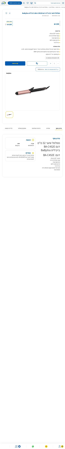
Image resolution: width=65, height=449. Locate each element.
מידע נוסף (59, 128)
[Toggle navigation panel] (63, 3)
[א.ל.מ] (4, 3)
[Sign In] (24, 3)
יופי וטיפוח (58, 7)
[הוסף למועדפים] (6, 13)
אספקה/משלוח (22, 128)
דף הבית (63, 7)
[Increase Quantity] (50, 63)
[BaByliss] (9, 73)
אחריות (48, 128)
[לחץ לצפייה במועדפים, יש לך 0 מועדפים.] (28, 3)
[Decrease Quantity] (58, 63)
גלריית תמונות (8, 128)
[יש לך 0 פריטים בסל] (31, 3)
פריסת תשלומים (36, 128)
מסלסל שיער (51, 7)
